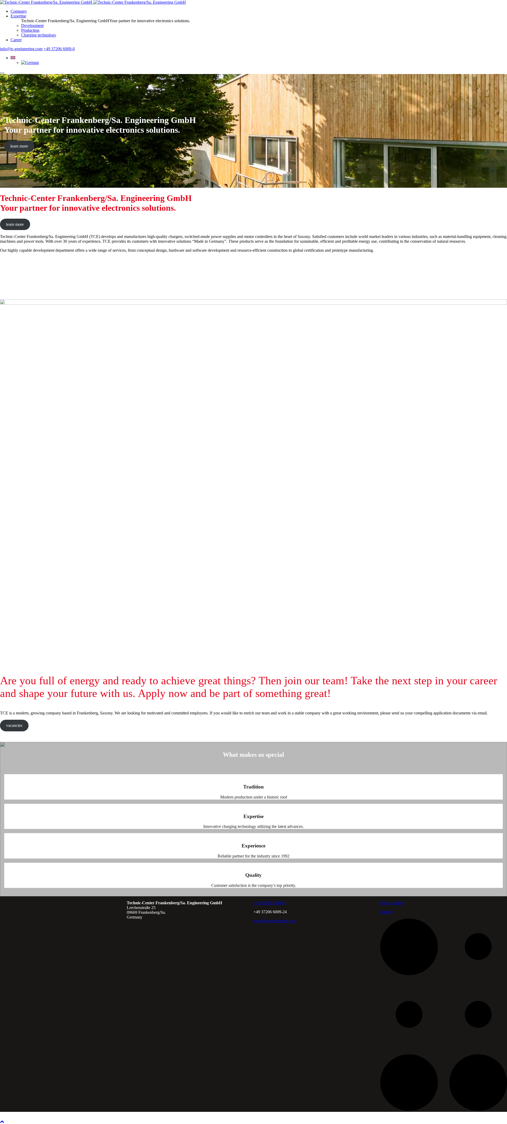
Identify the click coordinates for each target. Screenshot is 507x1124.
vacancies (14, 725)
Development (32, 25)
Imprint (386, 912)
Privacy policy (392, 903)
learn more (19, 146)
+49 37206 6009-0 (59, 49)
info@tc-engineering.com (21, 49)
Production (30, 30)
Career (16, 40)
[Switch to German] (30, 62)
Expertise (18, 16)
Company (19, 11)
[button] (13, 58)
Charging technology (38, 35)
